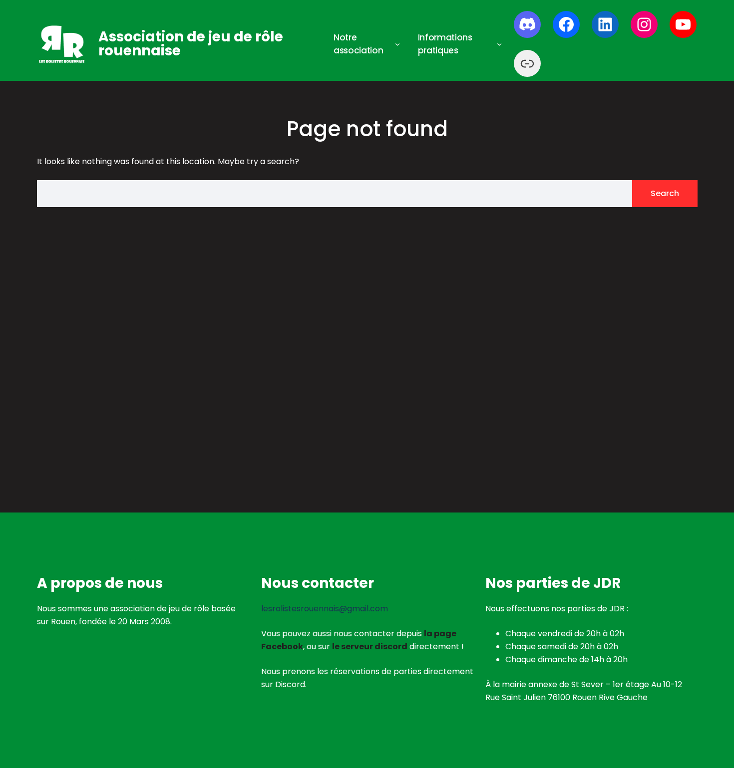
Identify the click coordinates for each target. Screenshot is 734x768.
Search (665, 193)
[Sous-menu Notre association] (397, 43)
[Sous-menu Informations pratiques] (499, 43)
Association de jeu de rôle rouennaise (190, 43)
